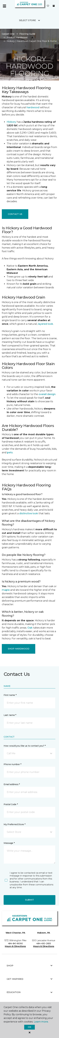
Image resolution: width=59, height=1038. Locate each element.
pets (10, 452)
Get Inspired (15, 979)
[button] (29, 753)
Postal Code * (11, 804)
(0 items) (54, 6)
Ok (29, 1027)
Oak (30, 627)
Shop (10, 965)
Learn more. (41, 1021)
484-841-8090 (15, 943)
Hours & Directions (15, 946)
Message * (9, 843)
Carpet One (8, 34)
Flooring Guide (27, 34)
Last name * (10, 715)
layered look (45, 323)
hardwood (33, 107)
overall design (47, 394)
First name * (10, 695)
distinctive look (28, 513)
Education (14, 992)
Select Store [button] (27, 20)
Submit (29, 899)
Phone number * (12, 764)
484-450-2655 (43, 943)
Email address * (12, 784)
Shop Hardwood (18, 648)
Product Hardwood (17, 37)
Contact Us (15, 214)
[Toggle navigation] (4, 6)
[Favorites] (48, 6)
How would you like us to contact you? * (25, 746)
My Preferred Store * (14, 824)
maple (6, 589)
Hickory (11, 121)
